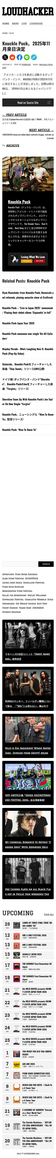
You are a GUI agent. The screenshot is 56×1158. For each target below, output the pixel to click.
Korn (11, 673)
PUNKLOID (26, 64)
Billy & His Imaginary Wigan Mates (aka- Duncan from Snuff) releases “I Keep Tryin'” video (28, 753)
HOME (5, 23)
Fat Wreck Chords (26, 604)
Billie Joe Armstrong (14, 595)
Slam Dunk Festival (13, 578)
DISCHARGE (38, 608)
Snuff (12, 720)
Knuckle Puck (46, 64)
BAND (15, 23)
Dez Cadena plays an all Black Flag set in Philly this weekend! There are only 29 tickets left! (28, 894)
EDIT (4, 68)
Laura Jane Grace (12, 583)
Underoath (8, 604)
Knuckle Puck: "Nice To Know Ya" (19, 430)
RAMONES (14, 626)
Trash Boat (25, 608)
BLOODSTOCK (31, 578)
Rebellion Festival (34, 583)
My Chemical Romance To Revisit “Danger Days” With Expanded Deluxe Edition (28, 847)
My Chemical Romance (22, 814)
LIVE (24, 23)
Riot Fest (42, 604)
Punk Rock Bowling (13, 587)
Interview (8, 574)
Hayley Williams (37, 595)
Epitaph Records (11, 612)
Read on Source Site (28, 102)
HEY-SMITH (15, 767)
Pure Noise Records (26, 574)
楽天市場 (39, 261)
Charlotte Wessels (35, 599)
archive (12, 145)
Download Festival (13, 599)
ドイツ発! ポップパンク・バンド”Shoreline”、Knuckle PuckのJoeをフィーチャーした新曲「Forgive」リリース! (27, 384)
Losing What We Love (33, 257)
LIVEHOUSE (36, 23)
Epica (50, 599)
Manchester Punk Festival (17, 591)
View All (49, 914)
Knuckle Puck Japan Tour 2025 (18, 323)
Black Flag (15, 861)
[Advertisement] (28, 470)
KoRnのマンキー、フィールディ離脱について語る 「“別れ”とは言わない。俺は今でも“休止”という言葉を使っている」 (28, 706)
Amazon (26, 261)
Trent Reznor (10, 608)
